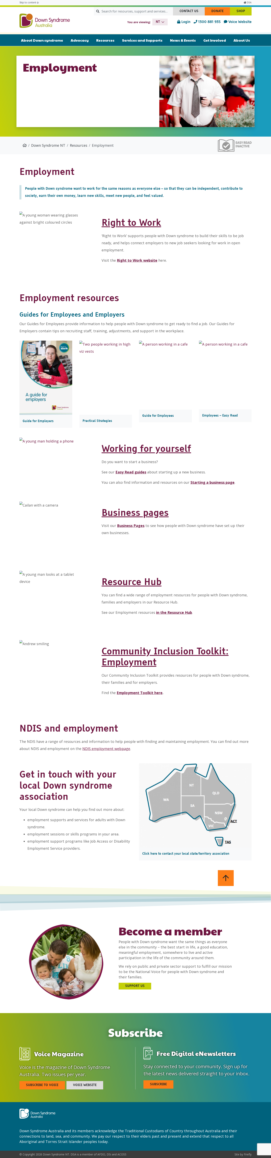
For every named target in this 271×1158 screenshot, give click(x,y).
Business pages (135, 513)
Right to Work (131, 223)
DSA (249, 2)
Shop (244, 12)
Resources (78, 145)
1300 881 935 (209, 22)
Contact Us (192, 12)
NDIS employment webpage (106, 748)
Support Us (135, 986)
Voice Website (239, 22)
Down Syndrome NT (48, 145)
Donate (220, 12)
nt (158, 22)
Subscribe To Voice (42, 1085)
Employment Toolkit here (139, 692)
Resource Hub (131, 582)
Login (185, 22)
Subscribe (158, 1084)
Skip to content (28, 2)
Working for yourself (146, 449)
